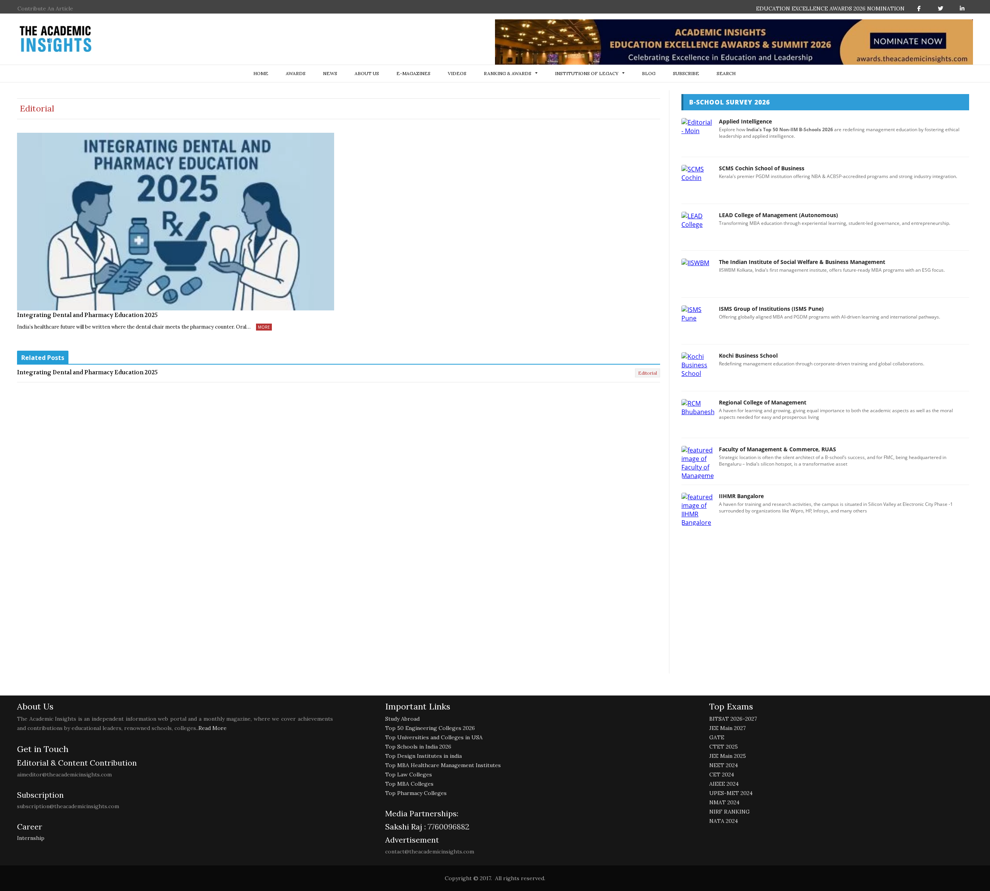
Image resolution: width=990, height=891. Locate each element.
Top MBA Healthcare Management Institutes (443, 765)
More (264, 327)
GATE (716, 737)
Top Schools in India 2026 (418, 746)
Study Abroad (402, 718)
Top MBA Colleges (409, 783)
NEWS (330, 73)
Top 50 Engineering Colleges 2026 (430, 728)
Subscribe (686, 73)
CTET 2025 (723, 746)
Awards (296, 73)
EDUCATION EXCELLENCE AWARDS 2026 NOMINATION (830, 8)
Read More (212, 728)
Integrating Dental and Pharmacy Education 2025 (87, 315)
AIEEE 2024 (724, 783)
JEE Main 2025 (727, 755)
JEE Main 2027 (727, 728)
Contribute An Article (45, 8)
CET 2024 (721, 774)
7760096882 (447, 826)
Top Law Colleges (408, 774)
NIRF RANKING (729, 811)
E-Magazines (413, 73)
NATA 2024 (723, 820)
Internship (30, 837)
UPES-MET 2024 (731, 793)
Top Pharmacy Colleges (416, 793)
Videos (457, 73)
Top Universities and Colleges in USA (434, 737)
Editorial (647, 373)
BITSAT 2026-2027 (733, 718)
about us (367, 73)
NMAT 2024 (724, 802)
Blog (648, 73)
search (726, 73)
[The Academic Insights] (55, 39)
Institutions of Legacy (586, 73)
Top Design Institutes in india (423, 755)
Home (260, 73)
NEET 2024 (723, 765)
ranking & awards (507, 73)
